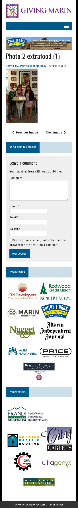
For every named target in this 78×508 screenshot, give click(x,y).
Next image (54, 132)
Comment (15, 178)
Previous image (27, 132)
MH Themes (58, 504)
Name (13, 206)
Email (13, 217)
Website (14, 229)
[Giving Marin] (39, 11)
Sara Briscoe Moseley (32, 66)
